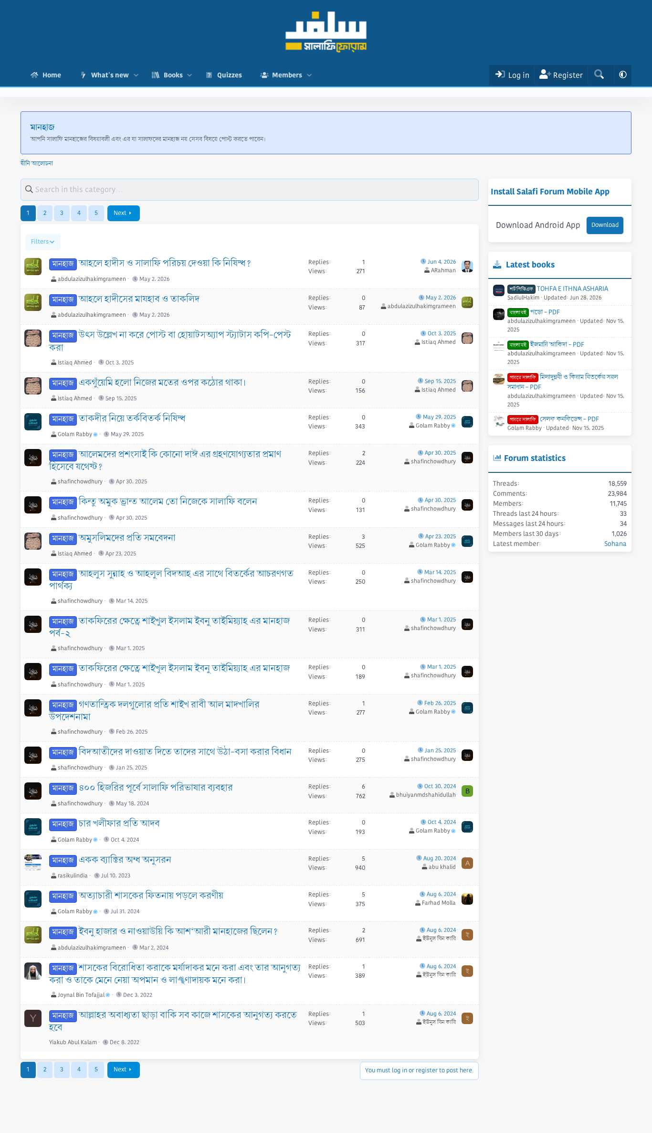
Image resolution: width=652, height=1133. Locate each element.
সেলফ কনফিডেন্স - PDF (554, 419)
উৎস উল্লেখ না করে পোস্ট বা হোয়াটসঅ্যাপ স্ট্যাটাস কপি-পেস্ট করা (170, 341)
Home (51, 75)
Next (120, 213)
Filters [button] (40, 241)
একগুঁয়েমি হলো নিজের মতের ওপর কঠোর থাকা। (162, 383)
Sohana (615, 543)
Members (287, 75)
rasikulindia (73, 876)
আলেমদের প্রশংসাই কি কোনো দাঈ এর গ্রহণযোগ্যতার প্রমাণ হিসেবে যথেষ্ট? (165, 461)
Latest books (530, 264)
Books (173, 75)
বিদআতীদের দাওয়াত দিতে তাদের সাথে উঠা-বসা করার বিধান (185, 752)
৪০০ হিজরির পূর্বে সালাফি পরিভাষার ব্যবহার (156, 788)
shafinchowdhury (80, 482)
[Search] (599, 75)
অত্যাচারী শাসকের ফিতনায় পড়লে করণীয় (151, 896)
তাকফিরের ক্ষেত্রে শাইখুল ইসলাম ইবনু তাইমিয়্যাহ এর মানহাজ (184, 668)
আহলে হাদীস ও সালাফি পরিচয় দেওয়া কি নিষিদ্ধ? (165, 263)
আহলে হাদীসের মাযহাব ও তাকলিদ (139, 299)
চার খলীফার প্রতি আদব (119, 824)
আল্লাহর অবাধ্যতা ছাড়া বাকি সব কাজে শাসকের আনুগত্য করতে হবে (173, 1022)
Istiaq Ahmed (75, 363)
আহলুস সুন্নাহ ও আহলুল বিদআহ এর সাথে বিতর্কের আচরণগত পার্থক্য (171, 580)
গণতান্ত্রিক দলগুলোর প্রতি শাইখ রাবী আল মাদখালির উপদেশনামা (154, 711)
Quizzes (229, 75)
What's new (110, 75)
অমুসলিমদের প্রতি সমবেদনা (127, 538)
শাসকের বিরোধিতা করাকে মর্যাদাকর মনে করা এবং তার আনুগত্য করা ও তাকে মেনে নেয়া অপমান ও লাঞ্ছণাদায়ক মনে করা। (175, 974)
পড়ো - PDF (535, 312)
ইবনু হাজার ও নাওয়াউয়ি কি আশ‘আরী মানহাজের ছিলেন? (178, 932)
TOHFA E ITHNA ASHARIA (559, 288)
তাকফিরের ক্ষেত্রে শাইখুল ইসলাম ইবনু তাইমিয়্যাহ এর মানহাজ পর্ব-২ (169, 628)
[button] (136, 75)
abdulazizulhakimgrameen (92, 279)
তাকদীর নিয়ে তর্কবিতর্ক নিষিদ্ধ (132, 419)
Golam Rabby (75, 434)
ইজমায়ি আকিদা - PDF (547, 344)
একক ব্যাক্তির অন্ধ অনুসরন (125, 860)
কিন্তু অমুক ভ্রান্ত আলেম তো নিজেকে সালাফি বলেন (168, 502)
